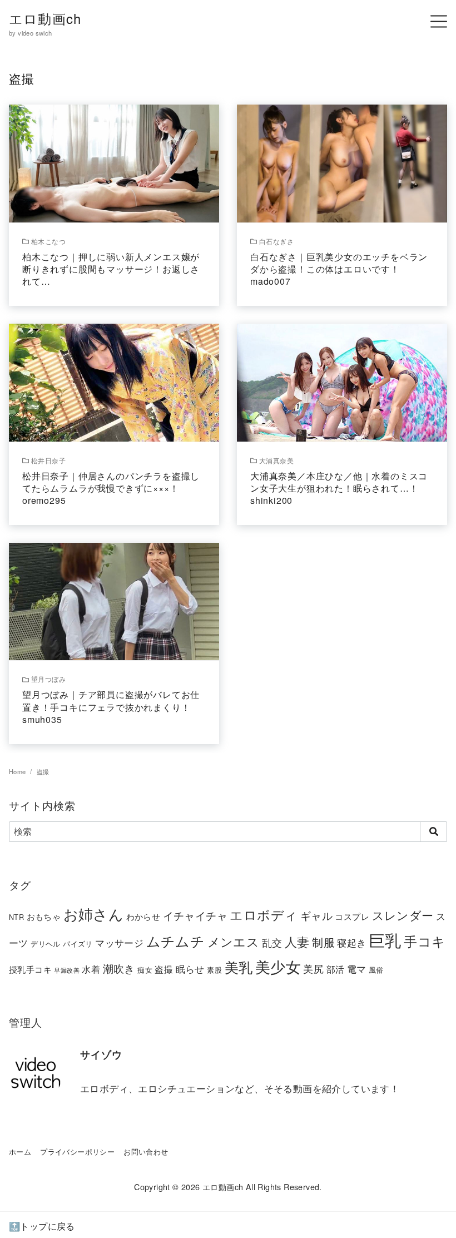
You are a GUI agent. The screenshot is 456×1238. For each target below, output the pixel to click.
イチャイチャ (195, 915)
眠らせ (190, 968)
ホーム (20, 1151)
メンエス (233, 941)
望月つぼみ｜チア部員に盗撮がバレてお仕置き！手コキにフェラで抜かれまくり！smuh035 (111, 707)
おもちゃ (44, 916)
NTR (16, 917)
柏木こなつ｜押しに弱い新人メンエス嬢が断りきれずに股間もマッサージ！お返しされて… (111, 269)
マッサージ (119, 942)
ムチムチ (175, 940)
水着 (91, 969)
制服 (323, 942)
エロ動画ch (45, 18)
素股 (214, 969)
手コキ (424, 941)
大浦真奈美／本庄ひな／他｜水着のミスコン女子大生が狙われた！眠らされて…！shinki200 (339, 488)
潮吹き (119, 967)
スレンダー (403, 915)
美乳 (239, 967)
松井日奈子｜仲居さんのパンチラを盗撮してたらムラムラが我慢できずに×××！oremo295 (111, 488)
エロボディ (264, 914)
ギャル (316, 915)
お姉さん (93, 913)
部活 (335, 969)
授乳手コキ (30, 969)
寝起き (351, 942)
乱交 (272, 942)
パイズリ (78, 943)
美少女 (278, 966)
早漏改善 (67, 970)
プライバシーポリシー (77, 1151)
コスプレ (352, 916)
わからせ (143, 916)
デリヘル (46, 943)
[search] (433, 831)
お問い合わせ (145, 1151)
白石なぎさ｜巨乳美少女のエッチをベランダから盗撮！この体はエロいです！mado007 (339, 269)
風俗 (376, 969)
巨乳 (385, 939)
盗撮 (43, 771)
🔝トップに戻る (42, 1226)
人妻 (297, 941)
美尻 (313, 968)
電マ (356, 968)
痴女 (144, 969)
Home (18, 771)
